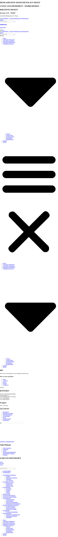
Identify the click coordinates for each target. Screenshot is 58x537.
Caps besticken (9, 501)
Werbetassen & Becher (11, 516)
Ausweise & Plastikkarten (9, 495)
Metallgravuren (9, 486)
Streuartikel (8, 517)
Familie (8, 491)
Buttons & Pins (6, 494)
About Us (5, 380)
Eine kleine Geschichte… (9, 41)
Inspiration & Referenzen (9, 42)
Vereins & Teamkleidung (12, 502)
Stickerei (8, 134)
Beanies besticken (10, 499)
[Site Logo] (14, 18)
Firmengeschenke (7, 513)
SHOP (4, 142)
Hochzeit (8, 490)
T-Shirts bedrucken (10, 506)
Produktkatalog (9, 139)
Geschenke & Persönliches (9, 475)
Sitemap (5, 383)
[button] (1, 20)
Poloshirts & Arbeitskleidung (13, 514)
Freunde (8, 492)
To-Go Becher (9, 480)
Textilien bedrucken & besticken (10, 505)
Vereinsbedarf (6, 510)
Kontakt (5, 140)
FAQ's (4, 382)
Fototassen (8, 479)
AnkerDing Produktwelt (9, 39)
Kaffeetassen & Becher (11, 477)
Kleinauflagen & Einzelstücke (13, 503)
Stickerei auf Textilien (11, 509)
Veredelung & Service (8, 525)
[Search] (15, 21)
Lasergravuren (9, 135)
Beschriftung (9, 138)
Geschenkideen (6, 487)
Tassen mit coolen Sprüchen (9, 497)
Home (4, 38)
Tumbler (8, 476)
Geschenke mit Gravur (8, 482)
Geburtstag (8, 488)
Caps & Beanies (7, 498)
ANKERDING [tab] (6, 472)
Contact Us (5, 385)
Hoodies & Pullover (11, 508)
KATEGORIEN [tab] (7, 471)
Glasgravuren (9, 484)
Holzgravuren (9, 483)
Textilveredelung (10, 136)
